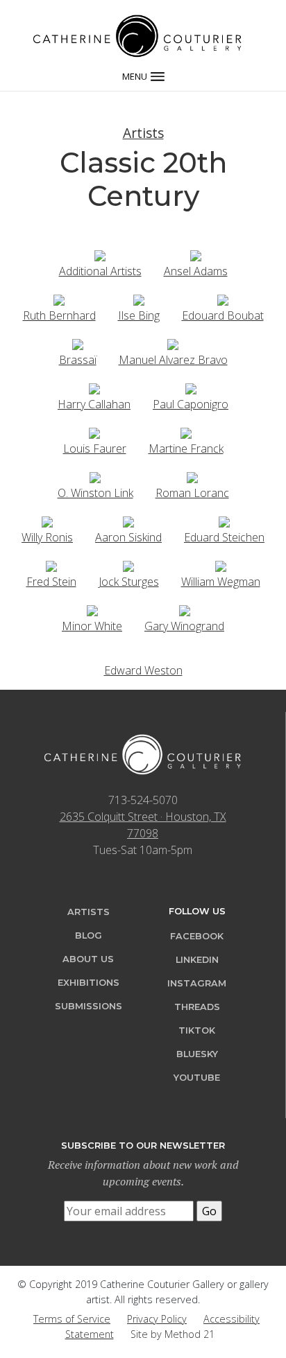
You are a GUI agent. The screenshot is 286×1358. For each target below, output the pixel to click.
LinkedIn (197, 960)
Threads (197, 1007)
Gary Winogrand (184, 626)
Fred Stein (51, 581)
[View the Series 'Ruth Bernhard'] (59, 298)
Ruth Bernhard (59, 315)
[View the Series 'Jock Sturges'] (128, 565)
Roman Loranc (192, 492)
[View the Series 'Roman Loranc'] (192, 476)
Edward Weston (143, 670)
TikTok (196, 1030)
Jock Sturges (129, 581)
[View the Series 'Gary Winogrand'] (184, 609)
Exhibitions (88, 982)
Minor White (92, 626)
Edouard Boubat (223, 315)
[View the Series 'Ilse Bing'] (138, 298)
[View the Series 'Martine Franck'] (186, 431)
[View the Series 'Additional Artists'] (100, 254)
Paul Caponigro (190, 404)
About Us (88, 959)
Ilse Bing (139, 315)
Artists (143, 132)
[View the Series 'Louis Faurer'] (94, 431)
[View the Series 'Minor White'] (92, 609)
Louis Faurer (94, 448)
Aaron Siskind (128, 537)
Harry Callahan (94, 404)
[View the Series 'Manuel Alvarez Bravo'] (172, 343)
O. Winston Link (95, 492)
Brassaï (77, 359)
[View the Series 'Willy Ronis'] (47, 520)
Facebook (197, 936)
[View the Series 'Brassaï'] (77, 343)
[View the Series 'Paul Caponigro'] (190, 387)
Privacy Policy (157, 1318)
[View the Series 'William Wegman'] (220, 565)
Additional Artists (100, 271)
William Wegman (220, 581)
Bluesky (197, 1054)
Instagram (196, 983)
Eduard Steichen (224, 537)
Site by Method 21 (172, 1334)
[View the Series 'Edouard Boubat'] (222, 298)
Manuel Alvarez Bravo (173, 359)
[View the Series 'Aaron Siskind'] (128, 520)
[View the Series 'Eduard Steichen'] (224, 520)
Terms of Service (71, 1318)
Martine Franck (186, 448)
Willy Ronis (47, 537)
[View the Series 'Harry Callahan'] (94, 387)
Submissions (88, 1006)
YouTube (197, 1077)
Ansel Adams (196, 271)
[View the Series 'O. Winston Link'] (95, 476)
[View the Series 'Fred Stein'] (51, 565)
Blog (88, 935)
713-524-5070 (143, 800)
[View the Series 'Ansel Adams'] (195, 254)
